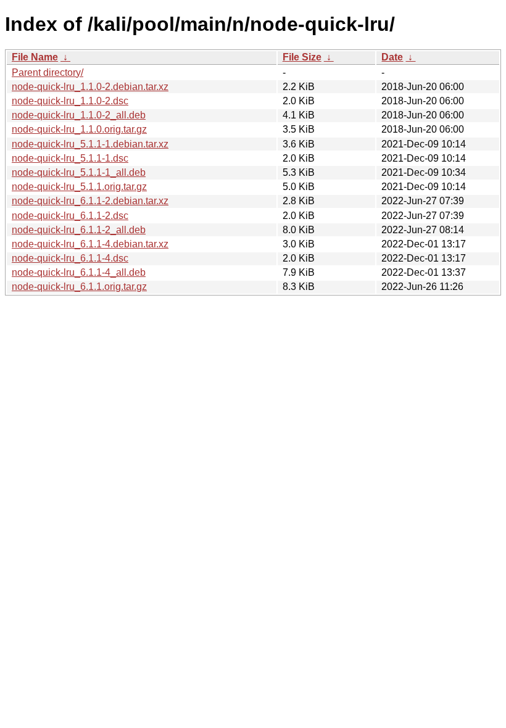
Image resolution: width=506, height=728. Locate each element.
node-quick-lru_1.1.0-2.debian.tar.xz (90, 86)
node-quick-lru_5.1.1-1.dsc (70, 158)
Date (392, 57)
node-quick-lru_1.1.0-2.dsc (70, 101)
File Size (302, 57)
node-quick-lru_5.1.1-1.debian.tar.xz (90, 144)
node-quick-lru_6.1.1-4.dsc (70, 258)
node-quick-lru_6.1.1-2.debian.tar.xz (90, 201)
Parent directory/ (47, 72)
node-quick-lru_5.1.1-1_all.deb (79, 172)
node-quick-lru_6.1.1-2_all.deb (79, 230)
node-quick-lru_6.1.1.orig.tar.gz (79, 286)
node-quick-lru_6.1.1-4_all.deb (79, 272)
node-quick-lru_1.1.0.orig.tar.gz (79, 129)
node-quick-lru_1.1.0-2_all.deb (79, 115)
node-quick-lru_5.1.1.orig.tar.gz (79, 186)
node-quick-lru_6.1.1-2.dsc (70, 215)
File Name (35, 57)
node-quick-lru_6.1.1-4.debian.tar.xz (90, 244)
